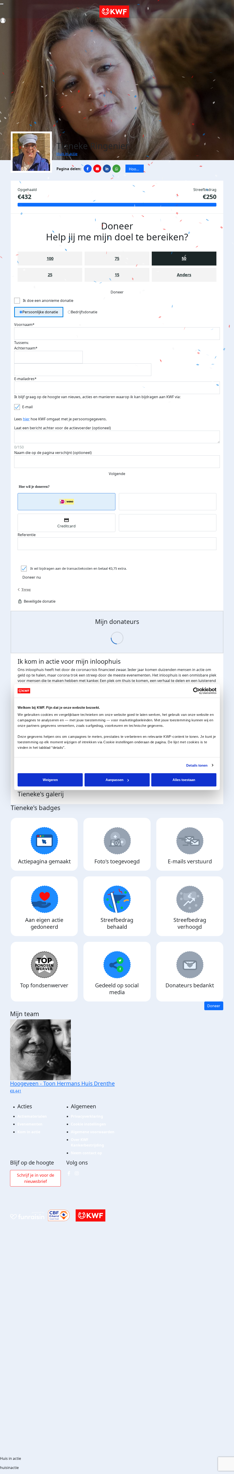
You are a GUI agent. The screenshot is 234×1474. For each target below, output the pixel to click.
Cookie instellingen (88, 1124)
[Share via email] (97, 169)
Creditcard (66, 526)
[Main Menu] (2, 4)
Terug (26, 589)
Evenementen (30, 1124)
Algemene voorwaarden (92, 1131)
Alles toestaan (184, 780)
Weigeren (50, 780)
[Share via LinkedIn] (107, 169)
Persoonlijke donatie (40, 311)
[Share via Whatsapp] (116, 169)
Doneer (213, 1005)
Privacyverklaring (87, 1116)
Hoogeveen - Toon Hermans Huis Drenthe (136, 169)
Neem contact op (86, 1152)
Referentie (27, 534)
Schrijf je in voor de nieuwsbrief (35, 1178)
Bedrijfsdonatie (84, 311)
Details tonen (196, 765)
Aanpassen (114, 780)
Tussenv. (21, 342)
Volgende (117, 473)
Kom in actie (28, 1131)
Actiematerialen (32, 1116)
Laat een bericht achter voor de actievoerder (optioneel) (62, 427)
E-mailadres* (25, 378)
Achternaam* (25, 348)
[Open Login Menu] (3, 20)
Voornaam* (24, 324)
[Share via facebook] (88, 169)
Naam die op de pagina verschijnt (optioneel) (53, 452)
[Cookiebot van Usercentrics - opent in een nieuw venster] (196, 690)
